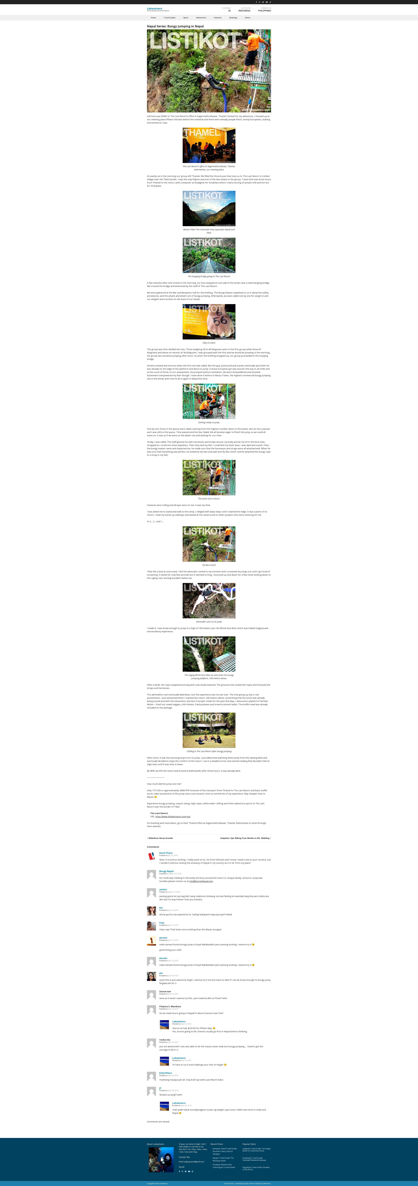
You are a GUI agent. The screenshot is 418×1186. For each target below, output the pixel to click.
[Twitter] (263, 2)
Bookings (233, 17)
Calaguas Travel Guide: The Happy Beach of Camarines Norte (257, 1149)
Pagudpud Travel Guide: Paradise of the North (256, 1168)
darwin (163, 937)
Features (218, 17)
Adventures (201, 17)
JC (160, 1088)
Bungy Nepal (166, 871)
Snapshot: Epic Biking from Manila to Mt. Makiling (244, 838)
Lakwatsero (154, 8)
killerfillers (165, 1073)
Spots (185, 17)
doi (161, 973)
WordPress (267, 1184)
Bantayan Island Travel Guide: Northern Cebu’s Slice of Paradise (225, 1151)
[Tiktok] (270, 2)
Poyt (161, 922)
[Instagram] (259, 2)
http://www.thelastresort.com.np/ (172, 816)
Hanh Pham (166, 852)
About (247, 17)
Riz (161, 907)
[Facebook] (256, 2)
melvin (163, 889)
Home (153, 17)
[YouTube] (267, 2)
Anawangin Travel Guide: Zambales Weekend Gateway (254, 1159)
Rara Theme (250, 1184)
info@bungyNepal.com (201, 881)
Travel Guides (169, 17)
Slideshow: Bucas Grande (161, 838)
